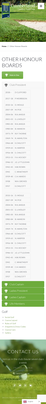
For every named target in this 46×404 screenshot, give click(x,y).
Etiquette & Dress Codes (15, 326)
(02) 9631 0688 (23, 374)
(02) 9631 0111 (23, 376)
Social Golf (9, 317)
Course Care (10, 330)
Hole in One (14, 75)
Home (4, 46)
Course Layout (11, 320)
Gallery (8, 333)
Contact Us (23, 379)
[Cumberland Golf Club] (18, 9)
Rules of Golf (10, 323)
